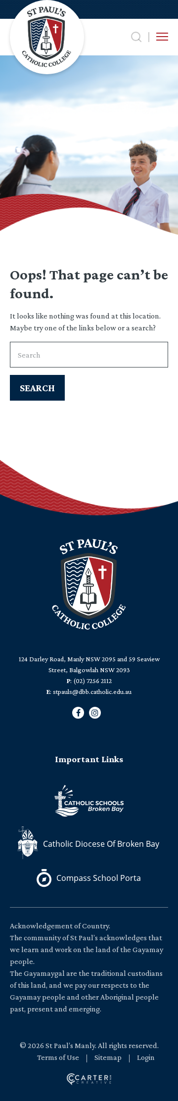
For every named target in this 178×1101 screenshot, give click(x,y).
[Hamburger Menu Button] (162, 37)
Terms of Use (58, 1057)
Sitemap (108, 1057)
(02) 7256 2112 (92, 681)
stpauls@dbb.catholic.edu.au (92, 691)
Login (146, 1057)
